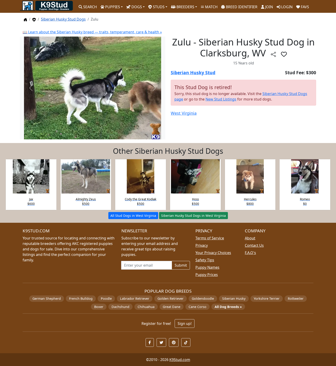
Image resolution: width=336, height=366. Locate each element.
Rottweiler (296, 298)
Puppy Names (207, 267)
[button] (284, 54)
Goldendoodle (203, 298)
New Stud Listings (220, 99)
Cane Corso (197, 307)
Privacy (201, 245)
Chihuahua (146, 307)
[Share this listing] (273, 54)
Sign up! (185, 323)
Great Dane (171, 307)
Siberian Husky (233, 298)
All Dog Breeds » (228, 307)
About (250, 238)
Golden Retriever (170, 298)
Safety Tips (204, 260)
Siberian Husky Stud (193, 72)
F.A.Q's (250, 252)
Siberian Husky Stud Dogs (63, 19)
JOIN (268, 6)
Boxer (98, 307)
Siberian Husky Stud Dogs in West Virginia (193, 215)
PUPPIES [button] (112, 6)
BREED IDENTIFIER (241, 6)
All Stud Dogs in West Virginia (133, 215)
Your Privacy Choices (213, 252)
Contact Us (254, 245)
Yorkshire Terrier (267, 298)
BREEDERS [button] (185, 6)
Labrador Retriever (134, 298)
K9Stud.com (179, 359)
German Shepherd (46, 298)
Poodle (106, 298)
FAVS (304, 6)
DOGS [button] (136, 6)
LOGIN (286, 6)
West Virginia (184, 113)
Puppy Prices (206, 274)
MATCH (211, 6)
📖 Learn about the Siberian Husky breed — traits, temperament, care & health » (92, 31)
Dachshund (120, 307)
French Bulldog (81, 298)
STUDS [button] (158, 6)
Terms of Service (209, 238)
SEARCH (89, 6)
